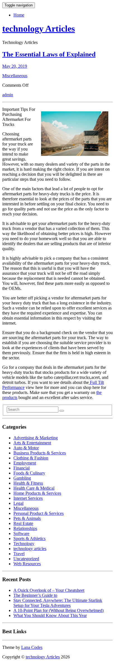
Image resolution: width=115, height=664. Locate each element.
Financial (21, 468)
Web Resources (27, 563)
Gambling (22, 478)
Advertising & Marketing (35, 437)
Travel (19, 553)
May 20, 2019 (14, 66)
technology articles (29, 548)
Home (18, 15)
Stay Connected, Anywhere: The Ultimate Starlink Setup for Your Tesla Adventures (57, 603)
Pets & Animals (27, 518)
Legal (18, 503)
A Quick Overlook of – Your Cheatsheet (48, 590)
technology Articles (38, 29)
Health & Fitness (28, 483)
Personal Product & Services (38, 513)
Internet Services (28, 498)
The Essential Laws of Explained (48, 54)
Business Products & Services (39, 453)
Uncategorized (26, 558)
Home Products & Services (37, 493)
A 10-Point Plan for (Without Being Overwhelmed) (58, 610)
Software (21, 533)
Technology (23, 543)
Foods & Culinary (29, 473)
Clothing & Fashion (30, 458)
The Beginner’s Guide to (35, 595)
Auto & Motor (26, 447)
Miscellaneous (14, 75)
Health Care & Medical (33, 488)
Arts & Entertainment (32, 442)
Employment (24, 463)
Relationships (25, 528)
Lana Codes (31, 647)
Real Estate (23, 523)
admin (7, 94)
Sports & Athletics (29, 538)
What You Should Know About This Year (50, 615)
